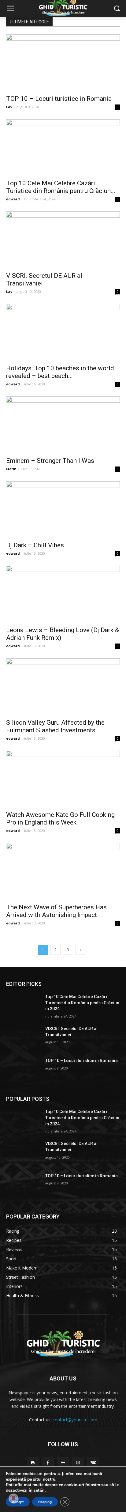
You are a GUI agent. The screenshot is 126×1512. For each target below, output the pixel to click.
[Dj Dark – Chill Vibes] (63, 509)
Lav (9, 106)
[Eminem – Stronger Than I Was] (63, 424)
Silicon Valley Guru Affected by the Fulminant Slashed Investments (55, 726)
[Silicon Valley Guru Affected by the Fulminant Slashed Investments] (63, 686)
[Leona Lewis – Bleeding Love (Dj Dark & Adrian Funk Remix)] (63, 594)
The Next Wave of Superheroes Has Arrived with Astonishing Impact (56, 911)
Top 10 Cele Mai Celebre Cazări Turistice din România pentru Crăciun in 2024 (82, 1002)
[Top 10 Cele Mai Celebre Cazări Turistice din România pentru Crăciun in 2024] (63, 147)
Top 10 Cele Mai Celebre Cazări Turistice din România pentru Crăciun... (60, 187)
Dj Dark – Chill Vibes (35, 545)
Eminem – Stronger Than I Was (50, 460)
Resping (45, 1501)
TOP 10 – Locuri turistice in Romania (59, 98)
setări (39, 1490)
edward (13, 199)
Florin (11, 469)
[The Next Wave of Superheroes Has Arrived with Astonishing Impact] (63, 871)
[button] (117, 8)
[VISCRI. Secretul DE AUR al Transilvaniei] (63, 239)
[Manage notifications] (13, 1498)
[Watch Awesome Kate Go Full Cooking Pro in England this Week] (63, 779)
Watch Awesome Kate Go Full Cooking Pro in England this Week (60, 818)
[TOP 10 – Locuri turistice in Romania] (63, 62)
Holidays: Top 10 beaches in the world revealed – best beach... (60, 372)
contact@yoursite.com (75, 1420)
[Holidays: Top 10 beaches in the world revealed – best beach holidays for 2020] (63, 332)
